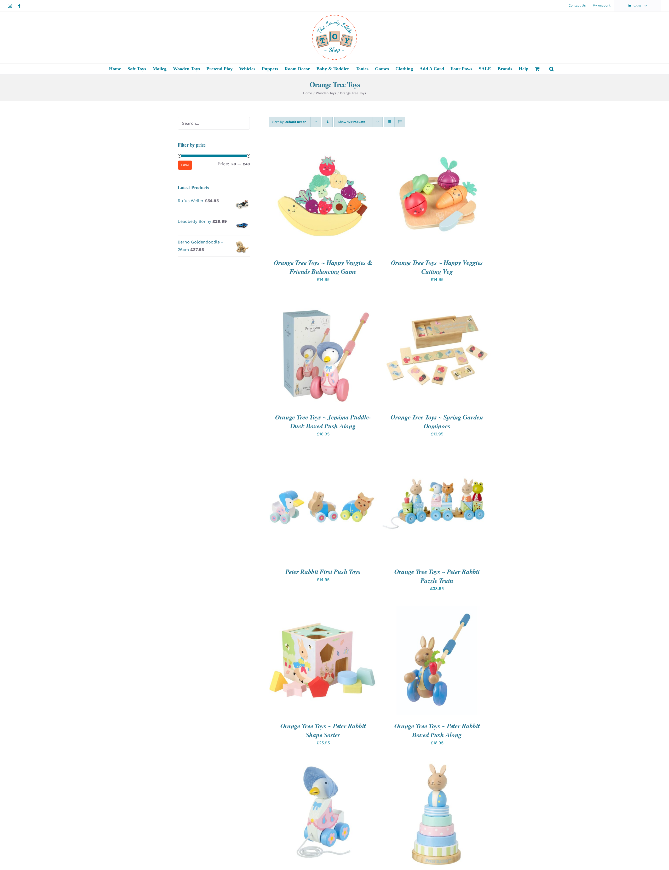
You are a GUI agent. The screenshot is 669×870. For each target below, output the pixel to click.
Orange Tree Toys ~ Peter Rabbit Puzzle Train (437, 576)
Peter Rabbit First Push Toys (323, 571)
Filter (185, 165)
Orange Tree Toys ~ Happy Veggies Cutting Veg (437, 267)
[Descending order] (327, 122)
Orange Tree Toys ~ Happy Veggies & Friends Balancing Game (323, 267)
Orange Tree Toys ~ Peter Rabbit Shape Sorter (323, 730)
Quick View (342, 198)
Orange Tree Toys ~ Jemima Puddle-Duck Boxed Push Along (323, 421)
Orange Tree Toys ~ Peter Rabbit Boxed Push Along (437, 730)
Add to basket (307, 198)
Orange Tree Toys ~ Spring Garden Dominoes (437, 421)
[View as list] (400, 122)
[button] (551, 69)
